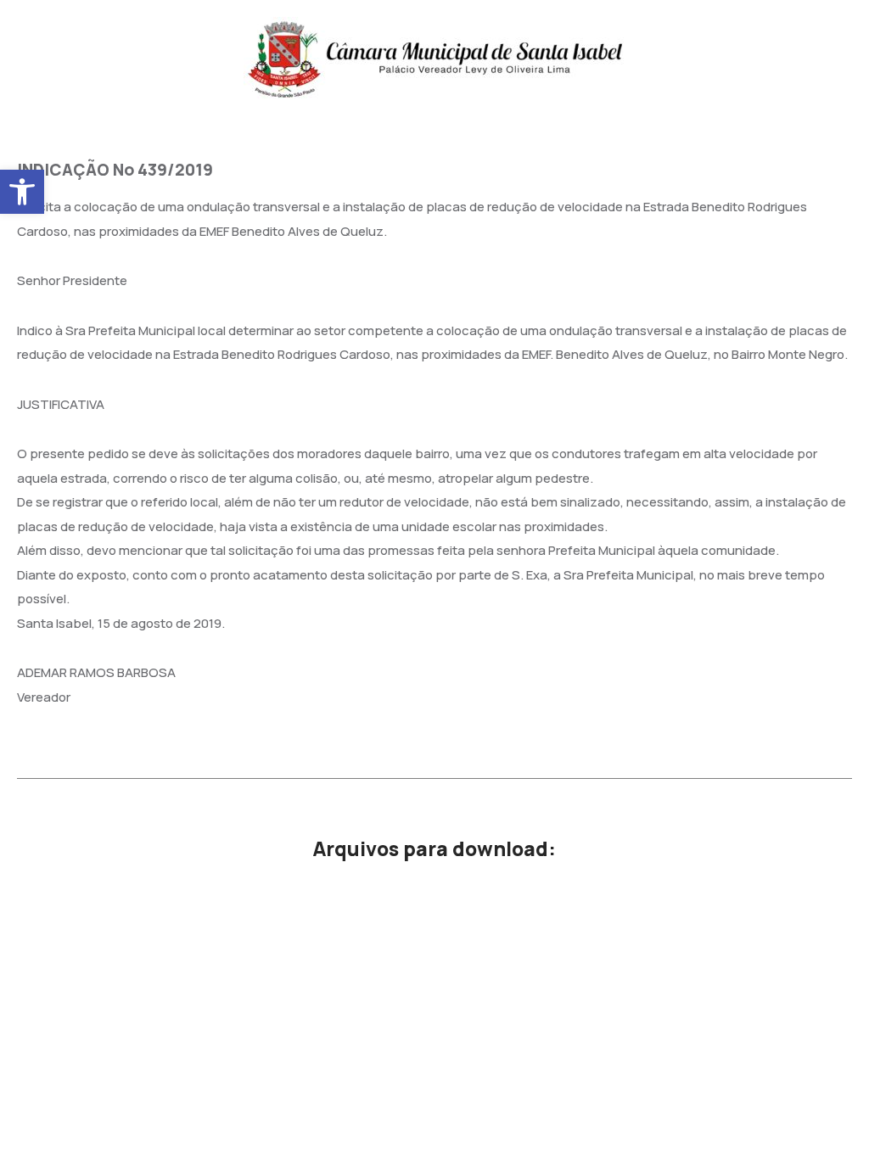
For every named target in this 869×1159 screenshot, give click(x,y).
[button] (22, 192)
